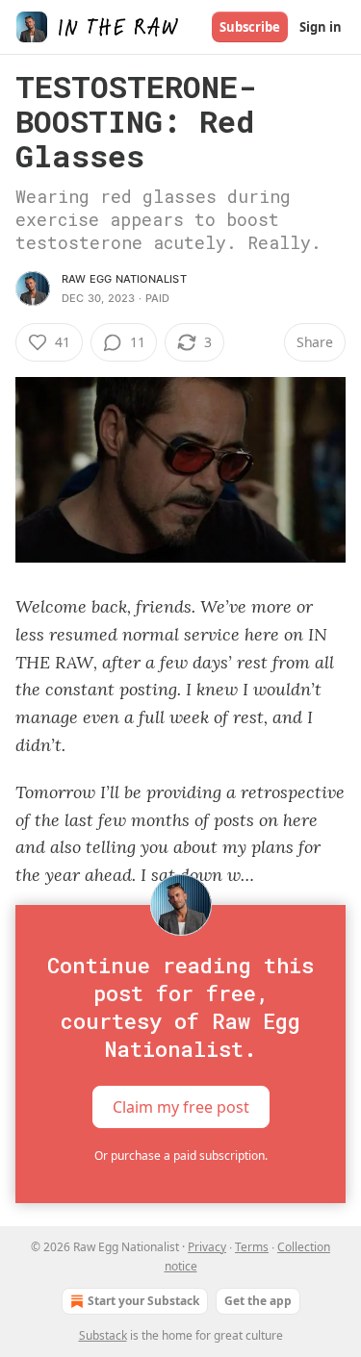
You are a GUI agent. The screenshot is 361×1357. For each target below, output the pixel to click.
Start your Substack (143, 1301)
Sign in (320, 27)
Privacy (207, 1247)
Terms (252, 1247)
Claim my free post (181, 1107)
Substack (103, 1335)
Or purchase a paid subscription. (181, 1155)
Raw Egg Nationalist (124, 279)
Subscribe (249, 27)
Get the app (258, 1301)
